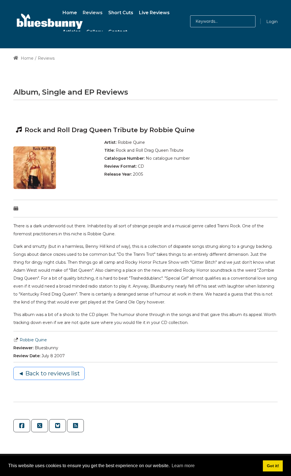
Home (27, 58)
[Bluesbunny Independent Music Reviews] (48, 21)
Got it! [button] (273, 465)
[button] (243, 21)
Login (272, 21)
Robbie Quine (33, 339)
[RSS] (75, 425)
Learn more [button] (183, 465)
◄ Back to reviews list (49, 373)
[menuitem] (70, 11)
